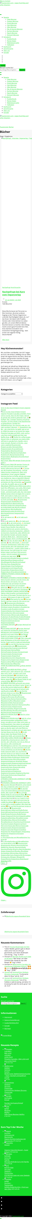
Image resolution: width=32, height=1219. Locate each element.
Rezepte (6, 17)
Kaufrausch (7, 47)
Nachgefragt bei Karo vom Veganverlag (13, 293)
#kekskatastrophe (13, 43)
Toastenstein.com (18, 1216)
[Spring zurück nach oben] (0, 1218)
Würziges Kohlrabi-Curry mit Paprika (16, 1162)
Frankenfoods (11, 39)
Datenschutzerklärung (11, 1020)
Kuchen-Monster (12, 31)
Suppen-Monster (12, 21)
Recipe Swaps (11, 41)
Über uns (7, 51)
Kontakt (6, 53)
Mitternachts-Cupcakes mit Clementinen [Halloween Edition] (17, 965)
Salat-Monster (12, 19)
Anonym (7, 972)
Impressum (8, 1017)
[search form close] (0, 72)
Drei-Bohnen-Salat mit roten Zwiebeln (17, 1175)
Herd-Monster (12, 25)
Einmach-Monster (13, 35)
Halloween (10, 45)
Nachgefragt (6, 287)
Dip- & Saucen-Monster (15, 29)
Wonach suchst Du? (6, 68)
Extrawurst (7, 37)
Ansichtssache (8, 49)
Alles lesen (5, 340)
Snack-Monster (12, 23)
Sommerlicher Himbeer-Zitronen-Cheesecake (16, 973)
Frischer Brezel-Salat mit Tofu (19, 947)
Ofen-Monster (11, 27)
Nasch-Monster (12, 33)
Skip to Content (5, 1)
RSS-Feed (7, 1029)
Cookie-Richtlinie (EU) (11, 1023)
